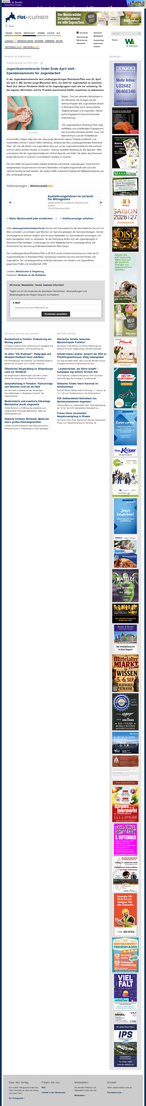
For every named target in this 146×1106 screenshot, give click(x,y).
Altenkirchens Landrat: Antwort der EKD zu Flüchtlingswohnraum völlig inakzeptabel (81, 355)
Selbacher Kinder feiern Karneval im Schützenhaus (77, 385)
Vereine (41, 33)
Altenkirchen (23, 56)
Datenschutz (99, 40)
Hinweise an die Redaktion (32, 275)
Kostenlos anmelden (56, 314)
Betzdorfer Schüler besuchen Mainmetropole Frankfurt (73, 340)
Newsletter (81, 43)
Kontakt (97, 46)
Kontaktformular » (115, 1092)
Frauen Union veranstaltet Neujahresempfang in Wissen (73, 414)
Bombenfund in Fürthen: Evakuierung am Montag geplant (28, 340)
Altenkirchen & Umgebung (30, 271)
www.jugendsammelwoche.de (29, 228)
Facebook (84, 32)
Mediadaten (98, 36)
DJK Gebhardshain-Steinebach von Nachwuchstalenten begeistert (77, 400)
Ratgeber (39, 41)
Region (9, 33)
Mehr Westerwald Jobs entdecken (31, 218)
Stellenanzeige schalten (78, 218)
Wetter (59, 41)
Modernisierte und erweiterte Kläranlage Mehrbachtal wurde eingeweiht (27, 402)
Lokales (9, 41)
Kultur (51, 33)
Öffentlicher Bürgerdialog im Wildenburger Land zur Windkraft (29, 370)
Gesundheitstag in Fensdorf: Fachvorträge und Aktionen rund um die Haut (29, 385)
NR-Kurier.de (82, 40)
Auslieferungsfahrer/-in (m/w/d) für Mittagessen (70, 197)
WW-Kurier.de (82, 37)
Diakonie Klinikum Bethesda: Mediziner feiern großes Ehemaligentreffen (27, 420)
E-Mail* (16, 303)
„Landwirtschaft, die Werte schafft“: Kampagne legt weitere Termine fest (77, 370)
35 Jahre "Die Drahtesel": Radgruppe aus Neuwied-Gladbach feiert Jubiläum (28, 355)
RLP (58, 33)
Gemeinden (49, 41)
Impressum (98, 43)
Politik (18, 33)
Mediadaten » (80, 1095)
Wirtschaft (29, 33)
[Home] (6, 25)
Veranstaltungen (25, 41)
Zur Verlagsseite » (17, 1098)
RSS (43, 1087)
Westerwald (13, 47)
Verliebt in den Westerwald (53, 1092)
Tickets (115, 40)
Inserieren (98, 32)
